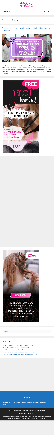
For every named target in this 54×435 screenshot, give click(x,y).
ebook (15, 402)
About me (9, 402)
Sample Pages (44, 402)
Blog (19, 402)
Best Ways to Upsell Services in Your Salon (14, 350)
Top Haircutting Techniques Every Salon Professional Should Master (21, 354)
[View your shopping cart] (45, 11)
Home (4, 402)
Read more (5, 73)
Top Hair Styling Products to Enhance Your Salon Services (18, 345)
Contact (5, 404)
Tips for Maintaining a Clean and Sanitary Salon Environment (18, 352)
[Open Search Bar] (49, 11)
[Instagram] (27, 397)
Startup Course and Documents (30, 402)
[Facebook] (24, 397)
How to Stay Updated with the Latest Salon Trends (16, 347)
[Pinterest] (30, 397)
